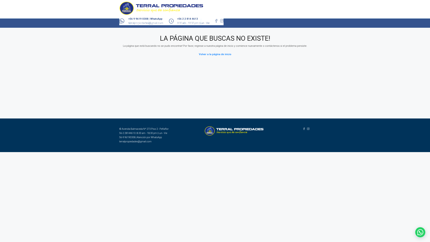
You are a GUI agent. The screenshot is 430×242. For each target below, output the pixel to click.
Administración (159, 23)
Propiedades (139, 23)
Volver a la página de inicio (215, 54)
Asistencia (192, 23)
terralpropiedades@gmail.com (135, 141)
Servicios (177, 23)
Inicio (124, 23)
